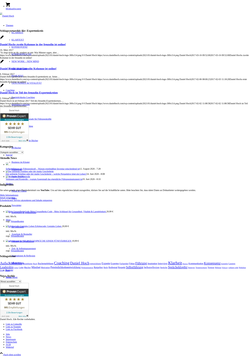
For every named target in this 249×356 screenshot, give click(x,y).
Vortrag (211, 267)
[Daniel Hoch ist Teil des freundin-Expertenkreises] (2, 87)
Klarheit (175, 263)
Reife (106, 267)
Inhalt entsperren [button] (7, 197)
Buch (35, 264)
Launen (232, 263)
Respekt (121, 267)
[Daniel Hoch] (7, 16)
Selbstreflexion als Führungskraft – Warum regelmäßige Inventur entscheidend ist (43, 169)
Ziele (2, 270)
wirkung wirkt (233, 268)
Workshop (242, 268)
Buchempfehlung (45, 263)
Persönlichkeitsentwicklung (65, 267)
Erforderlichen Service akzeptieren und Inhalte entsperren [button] (26, 200)
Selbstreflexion (152, 267)
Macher (27, 267)
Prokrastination (87, 267)
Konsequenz (212, 263)
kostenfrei (224, 264)
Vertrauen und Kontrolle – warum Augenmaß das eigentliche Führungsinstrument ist (44, 179)
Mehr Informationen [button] (9, 195)
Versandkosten (17, 221)
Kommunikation (195, 263)
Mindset (35, 267)
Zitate (7, 270)
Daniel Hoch (79, 263)
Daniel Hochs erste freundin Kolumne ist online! (28, 68)
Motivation (45, 267)
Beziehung (27, 263)
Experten (115, 263)
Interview (163, 263)
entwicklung (95, 263)
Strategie (191, 267)
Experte (106, 263)
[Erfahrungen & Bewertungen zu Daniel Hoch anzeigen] (14, 141)
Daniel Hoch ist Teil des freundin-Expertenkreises (29, 92)
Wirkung (225, 267)
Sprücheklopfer (177, 267)
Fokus (132, 263)
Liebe (21, 267)
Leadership (7, 267)
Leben (16, 267)
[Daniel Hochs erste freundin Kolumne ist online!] (2, 63)
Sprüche (163, 267)
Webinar (218, 268)
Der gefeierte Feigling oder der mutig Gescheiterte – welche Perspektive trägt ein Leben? (46, 174)
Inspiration (152, 263)
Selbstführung (134, 267)
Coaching (61, 263)
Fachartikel (124, 264)
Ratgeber (98, 267)
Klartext (185, 264)
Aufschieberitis (11, 263)
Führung (141, 263)
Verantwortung (201, 268)
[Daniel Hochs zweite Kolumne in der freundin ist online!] (2, 39)
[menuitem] (127, 334)
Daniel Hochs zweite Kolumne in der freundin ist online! (33, 44)
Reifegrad (113, 267)
